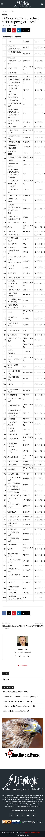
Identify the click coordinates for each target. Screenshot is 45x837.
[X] (9, 30)
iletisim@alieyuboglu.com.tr (25, 810)
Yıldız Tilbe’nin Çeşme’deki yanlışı (18, 701)
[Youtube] (29, 656)
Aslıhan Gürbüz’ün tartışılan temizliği (19, 706)
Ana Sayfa (5, 11)
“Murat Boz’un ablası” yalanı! (15, 692)
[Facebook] (4, 30)
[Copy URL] (28, 30)
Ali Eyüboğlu (22, 649)
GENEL (12, 11)
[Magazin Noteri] (34, 815)
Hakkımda (22, 665)
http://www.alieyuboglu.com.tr (22, 652)
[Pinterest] (14, 30)
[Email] (23, 30)
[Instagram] (20, 656)
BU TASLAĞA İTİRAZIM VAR (33, 626)
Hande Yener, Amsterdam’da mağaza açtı (20, 696)
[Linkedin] (19, 30)
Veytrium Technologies (32, 832)
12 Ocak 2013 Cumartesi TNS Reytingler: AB (12, 627)
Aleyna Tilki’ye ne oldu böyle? (16, 711)
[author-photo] (22, 646)
